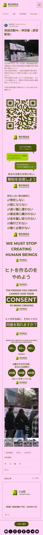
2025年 (18, 453)
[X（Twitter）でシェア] (10, 464)
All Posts (5, 14)
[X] (10, 531)
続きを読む (33, 14)
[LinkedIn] (28, 531)
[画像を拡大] (21, 117)
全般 (14, 14)
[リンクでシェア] (20, 464)
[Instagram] (15, 531)
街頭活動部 (22, 14)
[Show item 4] (37, 442)
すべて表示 (35, 478)
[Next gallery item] (36, 413)
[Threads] (19, 531)
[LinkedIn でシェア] (15, 464)
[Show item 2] (18, 442)
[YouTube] (37, 531)
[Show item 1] (8, 442)
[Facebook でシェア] (5, 464)
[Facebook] (24, 531)
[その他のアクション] (37, 25)
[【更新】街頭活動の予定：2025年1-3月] (21, 492)
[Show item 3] (27, 442)
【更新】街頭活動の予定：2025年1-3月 (21, 507)
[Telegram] (32, 531)
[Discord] (6, 531)
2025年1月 (27, 453)
